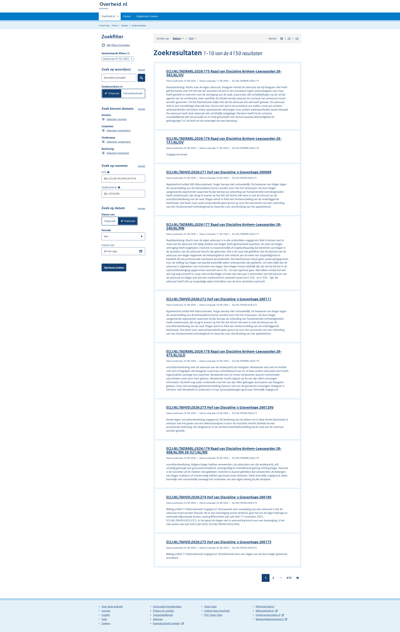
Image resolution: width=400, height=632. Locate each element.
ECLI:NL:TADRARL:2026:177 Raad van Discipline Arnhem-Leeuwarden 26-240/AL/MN (224, 226)
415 (289, 578)
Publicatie (129, 221)
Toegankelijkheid (163, 615)
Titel (192, 38)
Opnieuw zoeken (114, 267)
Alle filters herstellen (118, 45)
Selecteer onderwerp (119, 142)
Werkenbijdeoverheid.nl (270, 619)
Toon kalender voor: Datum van (141, 251)
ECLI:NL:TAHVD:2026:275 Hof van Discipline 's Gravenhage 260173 (218, 542)
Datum (178, 38)
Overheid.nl (108, 17)
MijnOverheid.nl (265, 606)
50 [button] (296, 38)
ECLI (104, 172)
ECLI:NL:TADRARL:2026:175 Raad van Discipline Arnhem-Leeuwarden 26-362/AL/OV (224, 73)
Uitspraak (113, 93)
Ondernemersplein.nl (268, 615)
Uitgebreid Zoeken (147, 16)
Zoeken (124, 25)
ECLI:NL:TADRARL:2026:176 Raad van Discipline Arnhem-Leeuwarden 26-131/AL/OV (224, 140)
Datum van (108, 245)
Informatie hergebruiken (167, 606)
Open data (210, 606)
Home (127, 16)
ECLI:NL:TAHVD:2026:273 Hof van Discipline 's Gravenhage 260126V (220, 407)
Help (104, 619)
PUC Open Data (213, 615)
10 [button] (281, 38)
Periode (106, 230)
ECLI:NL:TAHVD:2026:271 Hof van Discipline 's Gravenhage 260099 (218, 172)
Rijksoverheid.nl (265, 610)
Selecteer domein (117, 119)
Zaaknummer (109, 187)
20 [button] (289, 38)
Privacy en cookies (163, 610)
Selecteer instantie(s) (119, 130)
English (106, 615)
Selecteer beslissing (118, 153)
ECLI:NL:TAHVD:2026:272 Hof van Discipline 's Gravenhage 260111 (218, 299)
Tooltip (108, 172)
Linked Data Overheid (217, 610)
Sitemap (158, 619)
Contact (106, 610)
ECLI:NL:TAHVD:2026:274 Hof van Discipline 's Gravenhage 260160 (218, 497)
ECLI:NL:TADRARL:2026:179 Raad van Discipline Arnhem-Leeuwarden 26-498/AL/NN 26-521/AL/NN (224, 450)
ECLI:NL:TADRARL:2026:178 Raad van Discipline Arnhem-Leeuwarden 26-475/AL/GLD (224, 353)
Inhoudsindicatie (133, 93)
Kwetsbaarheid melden (166, 623)
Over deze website (112, 606)
